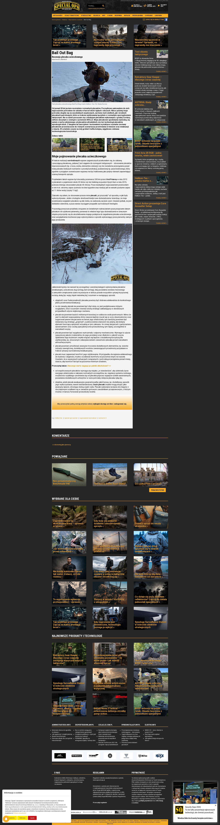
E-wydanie (149, 15)
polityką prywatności (146, 801)
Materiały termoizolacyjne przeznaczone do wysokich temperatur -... (107, 738)
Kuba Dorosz (56, 59)
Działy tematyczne (72, 15)
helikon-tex (59, 418)
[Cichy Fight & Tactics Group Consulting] (92, 755)
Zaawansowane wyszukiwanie (96, 8)
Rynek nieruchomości (59, 736)
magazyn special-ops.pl (127, 0)
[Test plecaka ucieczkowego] (92, 254)
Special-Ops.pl (67, 5)
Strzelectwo (86, 15)
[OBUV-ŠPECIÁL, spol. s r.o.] (159, 755)
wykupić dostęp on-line (103, 404)
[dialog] (195, 802)
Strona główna (56, 19)
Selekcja (96, 15)
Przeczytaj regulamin (100, 802)
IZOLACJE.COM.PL (105, 725)
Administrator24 (90, 812)
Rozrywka (118, 15)
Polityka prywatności (149, 0)
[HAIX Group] (142, 755)
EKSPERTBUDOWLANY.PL (84, 725)
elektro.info (75, 812)
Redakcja (159, 0)
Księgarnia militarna (149, 812)
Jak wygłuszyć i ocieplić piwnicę (62, 734)
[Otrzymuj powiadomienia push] (6, 819)
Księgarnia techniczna (137, 812)
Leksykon (158, 15)
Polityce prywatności (19, 813)
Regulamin (138, 0)
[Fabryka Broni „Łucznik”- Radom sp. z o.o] (109, 755)
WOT (103, 15)
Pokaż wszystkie (157, 490)
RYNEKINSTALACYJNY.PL (131, 725)
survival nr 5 (103, 418)
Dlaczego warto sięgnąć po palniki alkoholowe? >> (89, 366)
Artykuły (64, 19)
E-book (109, 15)
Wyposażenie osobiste (75, 19)
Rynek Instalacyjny (121, 812)
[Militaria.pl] (59, 755)
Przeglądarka (137, 15)
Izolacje (105, 812)
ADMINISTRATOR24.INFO (61, 725)
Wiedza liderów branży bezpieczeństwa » (195, 818)
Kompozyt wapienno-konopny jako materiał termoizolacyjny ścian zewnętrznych (107, 732)
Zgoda (32, 818)
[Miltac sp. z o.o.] (126, 755)
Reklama (165, 0)
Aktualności (57, 15)
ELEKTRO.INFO (150, 725)
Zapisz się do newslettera (155, 19)
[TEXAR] (76, 755)
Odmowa (22, 818)
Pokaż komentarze (62, 445)
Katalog (127, 15)
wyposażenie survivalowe (88, 418)
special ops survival (71, 418)
